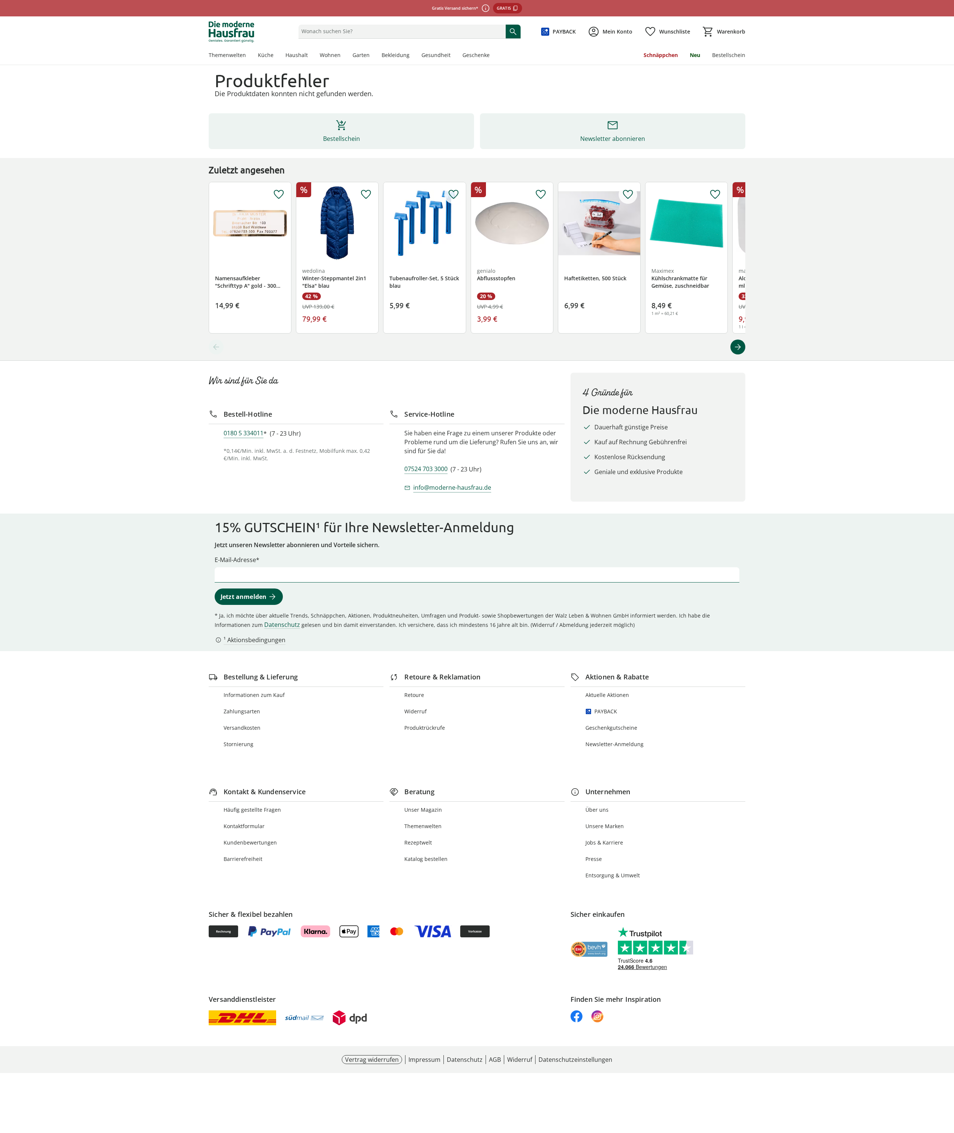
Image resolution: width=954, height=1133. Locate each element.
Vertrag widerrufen (372, 1059)
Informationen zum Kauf (254, 694)
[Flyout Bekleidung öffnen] (413, 56)
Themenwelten (227, 55)
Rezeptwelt (418, 842)
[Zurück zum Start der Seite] (945, 1079)
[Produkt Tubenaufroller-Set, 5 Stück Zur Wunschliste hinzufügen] (453, 194)
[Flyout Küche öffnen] (276, 56)
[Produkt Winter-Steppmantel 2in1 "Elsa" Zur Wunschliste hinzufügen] (366, 194)
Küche (266, 55)
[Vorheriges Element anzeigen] (216, 347)
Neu (695, 55)
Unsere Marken (604, 826)
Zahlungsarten (242, 711)
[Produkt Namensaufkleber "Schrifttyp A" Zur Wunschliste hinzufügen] (278, 194)
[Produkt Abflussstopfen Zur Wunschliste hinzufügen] (540, 194)
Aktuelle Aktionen (607, 694)
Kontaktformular (244, 826)
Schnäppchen (661, 55)
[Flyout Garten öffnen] (373, 56)
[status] (400, 31)
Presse (593, 858)
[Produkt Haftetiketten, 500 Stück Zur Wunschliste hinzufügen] (628, 194)
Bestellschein (728, 55)
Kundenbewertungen (250, 842)
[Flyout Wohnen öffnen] (344, 56)
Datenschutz (282, 625)
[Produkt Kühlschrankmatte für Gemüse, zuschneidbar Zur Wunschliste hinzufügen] (715, 194)
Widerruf (415, 711)
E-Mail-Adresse (235, 560)
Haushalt (296, 55)
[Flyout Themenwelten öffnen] (249, 56)
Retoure (414, 694)
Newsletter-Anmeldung (614, 744)
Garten (361, 55)
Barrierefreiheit (243, 858)
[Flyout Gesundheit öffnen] (454, 56)
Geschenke (476, 55)
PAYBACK (605, 711)
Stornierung (238, 744)
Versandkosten (242, 727)
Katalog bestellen (426, 858)
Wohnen (330, 55)
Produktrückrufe (424, 727)
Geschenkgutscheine (611, 727)
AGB (495, 1059)
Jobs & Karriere (604, 842)
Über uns (597, 809)
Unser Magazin (423, 809)
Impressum (424, 1059)
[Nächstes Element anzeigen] (737, 347)
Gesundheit (436, 55)
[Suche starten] (513, 31)
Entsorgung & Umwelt (612, 875)
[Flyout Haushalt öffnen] (311, 56)
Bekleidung (396, 55)
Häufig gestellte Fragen (252, 809)
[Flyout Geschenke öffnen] (493, 56)
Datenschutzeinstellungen (575, 1059)
